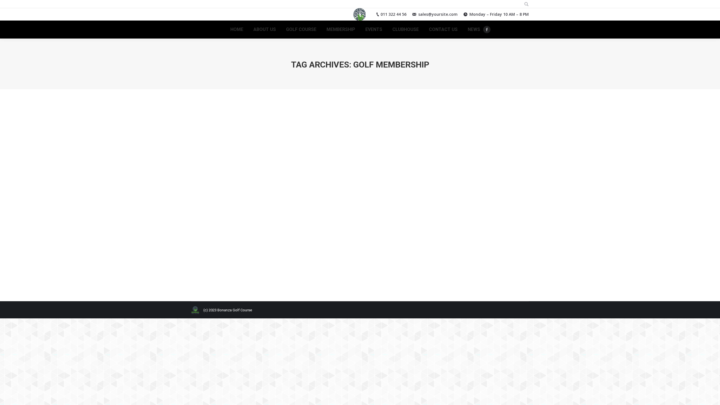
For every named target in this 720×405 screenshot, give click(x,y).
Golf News (231, 273)
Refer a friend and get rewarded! (240, 262)
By (256, 273)
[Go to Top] (711, 396)
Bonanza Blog (209, 273)
